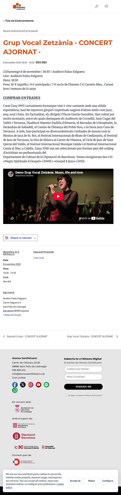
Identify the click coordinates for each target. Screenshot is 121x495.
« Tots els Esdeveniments (18, 20)
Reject (91, 480)
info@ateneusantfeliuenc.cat (28, 373)
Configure (107, 480)
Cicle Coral (38, 258)
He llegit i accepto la (85, 395)
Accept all (75, 480)
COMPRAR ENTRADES (21, 98)
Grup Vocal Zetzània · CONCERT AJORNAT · (91, 336)
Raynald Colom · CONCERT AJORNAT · (27, 336)
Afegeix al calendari (21, 237)
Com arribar (19, 377)
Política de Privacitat (93, 395)
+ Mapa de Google (12, 315)
